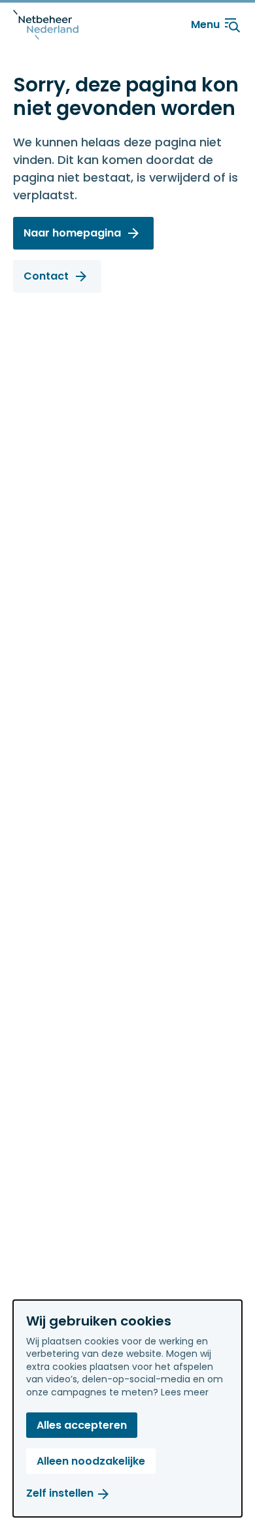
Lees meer (185, 1392)
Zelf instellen (60, 1493)
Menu (205, 24)
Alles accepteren (82, 1425)
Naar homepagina (72, 232)
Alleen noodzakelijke (91, 1461)
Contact (46, 276)
